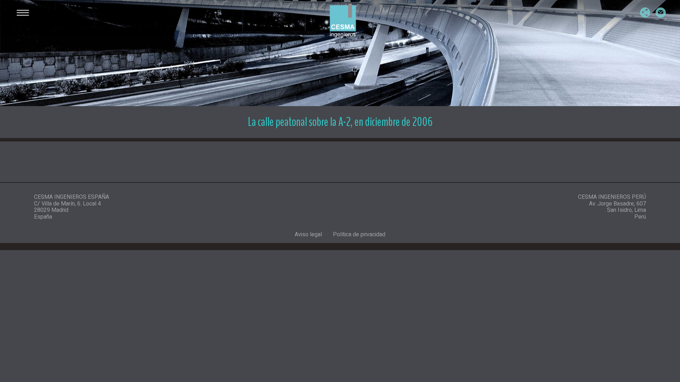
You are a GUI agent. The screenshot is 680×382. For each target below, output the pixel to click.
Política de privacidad (359, 234)
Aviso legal (308, 234)
